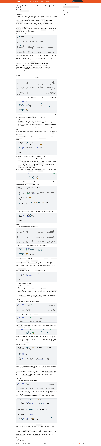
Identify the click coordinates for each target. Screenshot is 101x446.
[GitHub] (84, 1)
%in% (32, 193)
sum (38, 359)
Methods (36, 1)
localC (48, 403)
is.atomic (24, 215)
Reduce (24, 146)
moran (26, 106)
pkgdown (80, 443)
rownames (21, 148)
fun (22, 404)
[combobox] (77, 1)
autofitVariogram (36, 199)
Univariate (65, 8)
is (21, 349)
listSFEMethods (20, 79)
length (37, 106)
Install (25, 1)
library (19, 36)
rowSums (41, 359)
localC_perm (37, 403)
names (24, 143)
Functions (42, 1)
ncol (23, 358)
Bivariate (65, 10)
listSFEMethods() (40, 63)
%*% (25, 359)
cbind (29, 278)
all (22, 360)
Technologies (30, 1)
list (24, 191)
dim (24, 360)
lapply (24, 144)
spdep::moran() (38, 124)
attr (27, 276)
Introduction (65, 6)
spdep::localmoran (21, 258)
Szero (56, 106)
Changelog (47, 1)
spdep (22, 45)
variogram (34, 196)
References (65, 14)
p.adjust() (53, 291)
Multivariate (65, 12)
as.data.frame (27, 275)
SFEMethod (24, 101)
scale (34, 189)
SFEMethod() (53, 97)
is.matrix (24, 147)
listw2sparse (27, 350)
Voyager (18, 1)
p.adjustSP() (54, 290)
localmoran (28, 251)
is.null (24, 354)
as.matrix (37, 147)
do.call (25, 199)
